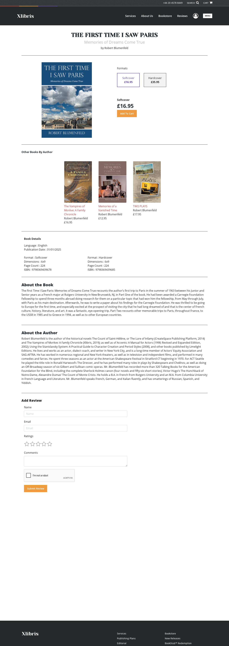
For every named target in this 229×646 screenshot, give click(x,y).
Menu (207, 15)
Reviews (182, 16)
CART (206, 2)
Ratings (28, 436)
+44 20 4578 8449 (173, 2)
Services (130, 16)
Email (27, 422)
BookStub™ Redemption (178, 643)
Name (28, 407)
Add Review (31, 401)
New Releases (172, 638)
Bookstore (165, 16)
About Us (147, 16)
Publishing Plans (126, 638)
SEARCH (191, 2)
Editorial (121, 643)
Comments (31, 453)
